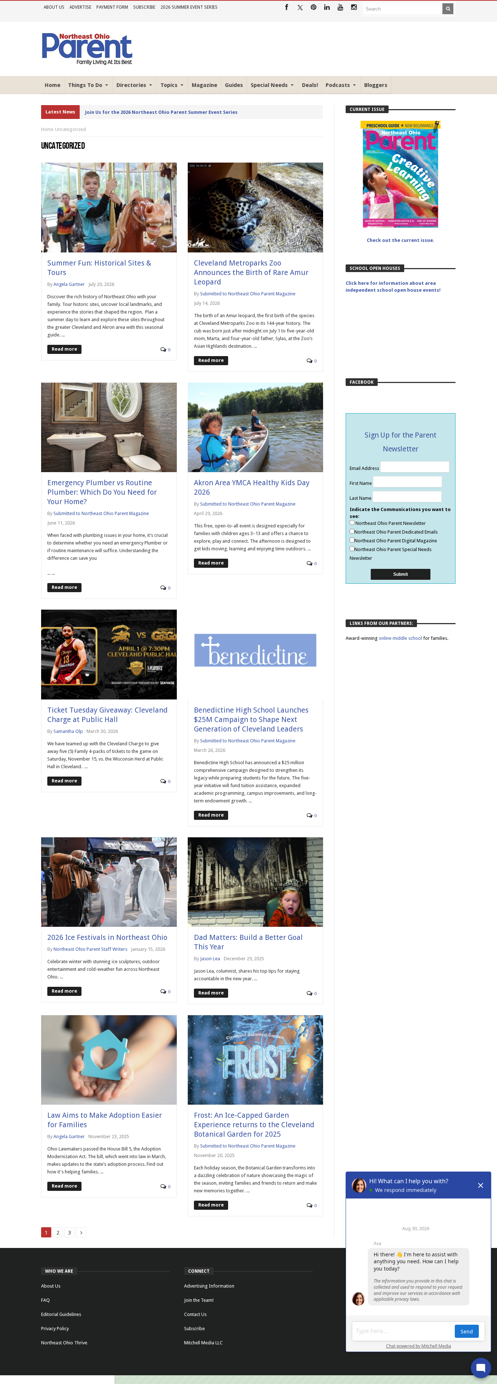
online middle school (401, 638)
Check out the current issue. (400, 240)
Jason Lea (210, 958)
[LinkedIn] (327, 7)
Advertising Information (209, 1286)
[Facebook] (286, 7)
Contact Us (195, 1314)
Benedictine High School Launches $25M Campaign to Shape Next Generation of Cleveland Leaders (251, 719)
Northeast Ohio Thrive (64, 1342)
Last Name (361, 498)
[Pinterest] (313, 7)
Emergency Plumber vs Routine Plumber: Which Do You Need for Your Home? (102, 492)
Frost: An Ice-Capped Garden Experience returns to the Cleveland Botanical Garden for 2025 (254, 1124)
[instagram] (354, 7)
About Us (54, 7)
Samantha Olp (68, 731)
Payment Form (112, 7)
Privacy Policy (55, 1328)
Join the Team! (199, 1300)
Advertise (80, 7)
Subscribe (144, 7)
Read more (64, 349)
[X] (300, 7)
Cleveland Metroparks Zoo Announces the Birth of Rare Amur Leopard (251, 272)
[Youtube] (340, 7)
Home (47, 129)
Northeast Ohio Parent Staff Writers (90, 949)
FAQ (45, 1300)
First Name (361, 483)
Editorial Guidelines (61, 1314)
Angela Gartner (69, 284)
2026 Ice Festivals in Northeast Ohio (107, 937)
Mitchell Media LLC (203, 1342)
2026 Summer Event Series (189, 7)
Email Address (365, 468)
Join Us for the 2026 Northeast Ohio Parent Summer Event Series (161, 112)
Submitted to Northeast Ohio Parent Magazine (247, 293)
